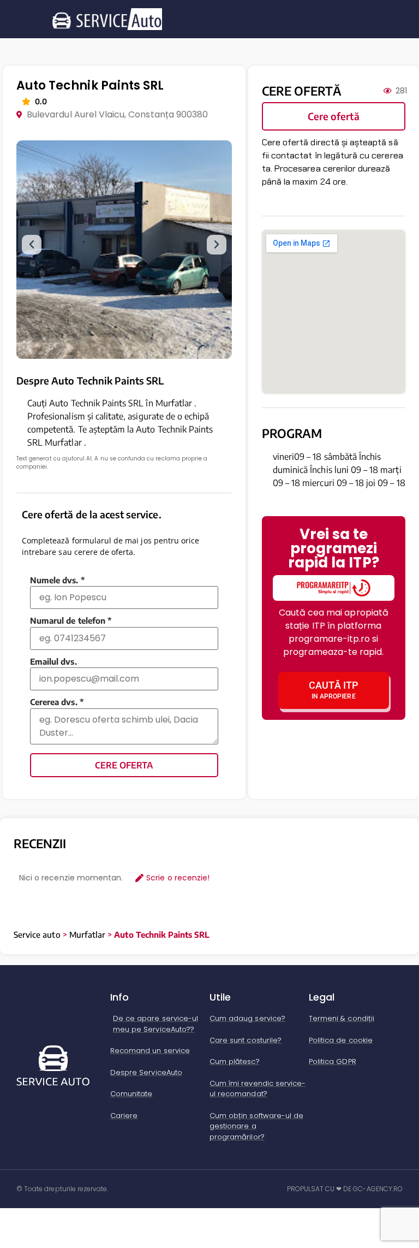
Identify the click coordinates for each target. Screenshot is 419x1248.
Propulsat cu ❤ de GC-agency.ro (345, 1188)
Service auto (37, 934)
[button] (31, 245)
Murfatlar (87, 934)
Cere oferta (124, 765)
